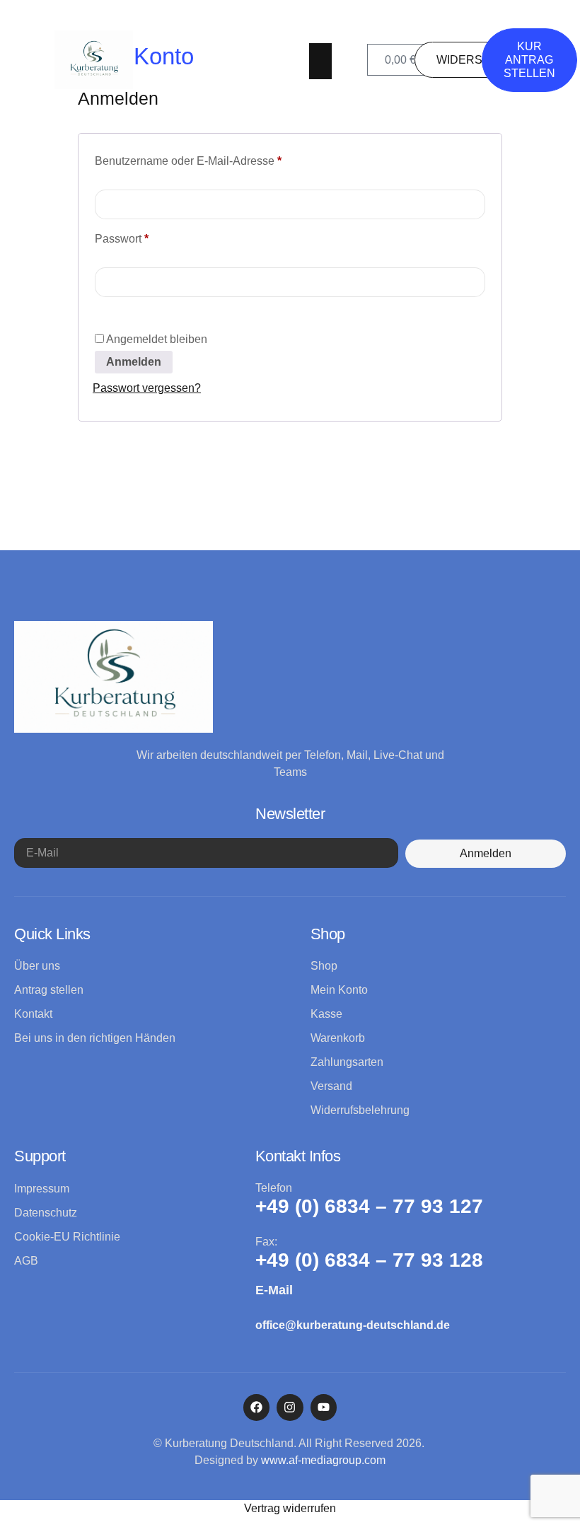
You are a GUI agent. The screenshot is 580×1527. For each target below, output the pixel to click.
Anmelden (133, 362)
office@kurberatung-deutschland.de (352, 1325)
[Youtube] (324, 1407)
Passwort (150, 236)
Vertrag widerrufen (290, 1508)
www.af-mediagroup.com (323, 1460)
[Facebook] (256, 1407)
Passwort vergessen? (147, 388)
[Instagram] (290, 1407)
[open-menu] (320, 61)
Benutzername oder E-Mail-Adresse (217, 158)
